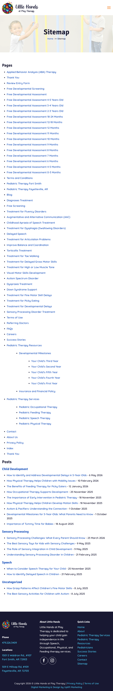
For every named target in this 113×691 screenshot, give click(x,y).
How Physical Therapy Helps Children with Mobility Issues (41, 480)
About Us (12, 437)
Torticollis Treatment (19, 250)
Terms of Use (15, 317)
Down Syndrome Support (22, 289)
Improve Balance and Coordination (28, 245)
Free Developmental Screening (25, 88)
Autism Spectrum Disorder (23, 278)
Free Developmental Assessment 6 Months (32, 161)
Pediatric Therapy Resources (24, 345)
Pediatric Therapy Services (23, 399)
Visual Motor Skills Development (26, 272)
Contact (11, 431)
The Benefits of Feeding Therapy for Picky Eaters (36, 486)
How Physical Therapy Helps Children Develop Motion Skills (42, 503)
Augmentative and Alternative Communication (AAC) (38, 217)
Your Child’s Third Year (44, 361)
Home (81, 627)
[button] (109, 7)
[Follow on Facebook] (44, 661)
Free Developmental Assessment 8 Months (32, 150)
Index (10, 448)
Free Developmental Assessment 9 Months (32, 144)
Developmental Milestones (35, 353)
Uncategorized (12, 582)
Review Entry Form (18, 83)
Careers (11, 334)
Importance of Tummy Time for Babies (30, 523)
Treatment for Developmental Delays (29, 306)
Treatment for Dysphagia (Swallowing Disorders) (36, 228)
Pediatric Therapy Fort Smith (24, 183)
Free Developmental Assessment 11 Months (33, 133)
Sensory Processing (15, 532)
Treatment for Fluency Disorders (26, 211)
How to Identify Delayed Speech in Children (33, 574)
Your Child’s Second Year (46, 366)
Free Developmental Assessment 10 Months (33, 139)
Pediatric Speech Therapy (34, 418)
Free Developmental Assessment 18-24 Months (35, 116)
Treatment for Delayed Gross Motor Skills (32, 261)
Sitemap (82, 663)
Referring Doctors (18, 323)
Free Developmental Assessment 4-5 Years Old (35, 99)
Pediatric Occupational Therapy (38, 407)
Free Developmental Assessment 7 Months (32, 155)
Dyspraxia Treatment (19, 284)
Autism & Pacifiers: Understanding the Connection (37, 508)
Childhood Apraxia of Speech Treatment (31, 222)
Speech (7, 562)
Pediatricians (85, 647)
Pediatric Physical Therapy (35, 423)
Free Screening (16, 205)
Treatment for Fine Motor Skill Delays (29, 295)
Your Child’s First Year (44, 383)
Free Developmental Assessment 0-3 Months (34, 172)
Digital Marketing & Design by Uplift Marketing (56, 687)
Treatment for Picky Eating (23, 300)
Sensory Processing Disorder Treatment (31, 311)
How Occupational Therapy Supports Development (37, 491)
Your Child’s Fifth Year (44, 372)
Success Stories (16, 339)
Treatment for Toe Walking (23, 256)
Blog (9, 194)
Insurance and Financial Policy (37, 391)
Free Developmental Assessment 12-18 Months (34, 122)
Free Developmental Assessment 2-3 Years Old (35, 111)
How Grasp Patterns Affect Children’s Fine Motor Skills (39, 588)
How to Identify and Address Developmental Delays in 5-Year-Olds (47, 475)
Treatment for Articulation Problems (29, 239)
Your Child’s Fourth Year (45, 377)
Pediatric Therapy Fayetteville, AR (27, 189)
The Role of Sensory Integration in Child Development (39, 549)
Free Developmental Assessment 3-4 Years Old (35, 105)
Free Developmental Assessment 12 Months (33, 127)
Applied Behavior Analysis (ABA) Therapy (31, 72)
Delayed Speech (16, 233)
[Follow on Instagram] (52, 661)
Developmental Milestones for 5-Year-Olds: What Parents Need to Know (50, 514)
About (81, 631)
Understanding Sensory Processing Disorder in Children (40, 554)
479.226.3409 (9, 642)
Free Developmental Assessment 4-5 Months (33, 166)
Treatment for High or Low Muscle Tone (30, 267)
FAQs (10, 328)
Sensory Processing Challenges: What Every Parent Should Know (46, 538)
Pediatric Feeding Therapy (35, 412)
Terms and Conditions (20, 178)
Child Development (15, 469)
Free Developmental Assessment (27, 94)
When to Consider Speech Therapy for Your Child (36, 568)
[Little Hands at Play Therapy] (20, 7)
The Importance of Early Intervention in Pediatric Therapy (42, 497)
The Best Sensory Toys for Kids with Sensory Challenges (41, 543)
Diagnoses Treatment (20, 200)
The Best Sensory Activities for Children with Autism (38, 593)
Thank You (13, 77)
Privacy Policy (15, 442)
